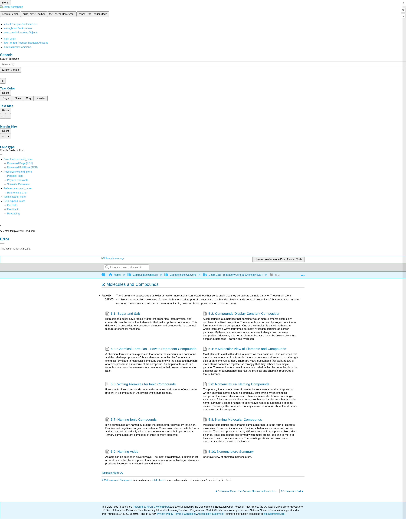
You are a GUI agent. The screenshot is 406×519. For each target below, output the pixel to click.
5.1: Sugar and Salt (125, 313)
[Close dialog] (2, 243)
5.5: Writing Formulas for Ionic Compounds (143, 384)
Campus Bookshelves (145, 274)
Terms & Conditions (185, 513)
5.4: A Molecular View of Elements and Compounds (247, 349)
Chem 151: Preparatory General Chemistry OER (235, 274)
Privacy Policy (165, 513)
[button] (12, 209)
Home (117, 274)
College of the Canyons (183, 274)
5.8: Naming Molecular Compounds (235, 419)
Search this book (9, 58)
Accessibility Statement (210, 513)
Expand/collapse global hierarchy (105, 275)
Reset (5, 93)
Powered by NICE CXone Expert (151, 506)
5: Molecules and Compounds (117, 480)
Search (107, 267)
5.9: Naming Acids (124, 451)
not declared (158, 480)
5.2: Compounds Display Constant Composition (244, 313)
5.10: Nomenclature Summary (231, 451)
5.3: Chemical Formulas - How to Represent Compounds (153, 349)
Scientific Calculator (18, 184)
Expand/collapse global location (302, 274)
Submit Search (10, 70)
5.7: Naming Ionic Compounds (134, 419)
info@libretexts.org (274, 513)
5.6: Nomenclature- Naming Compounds (238, 384)
